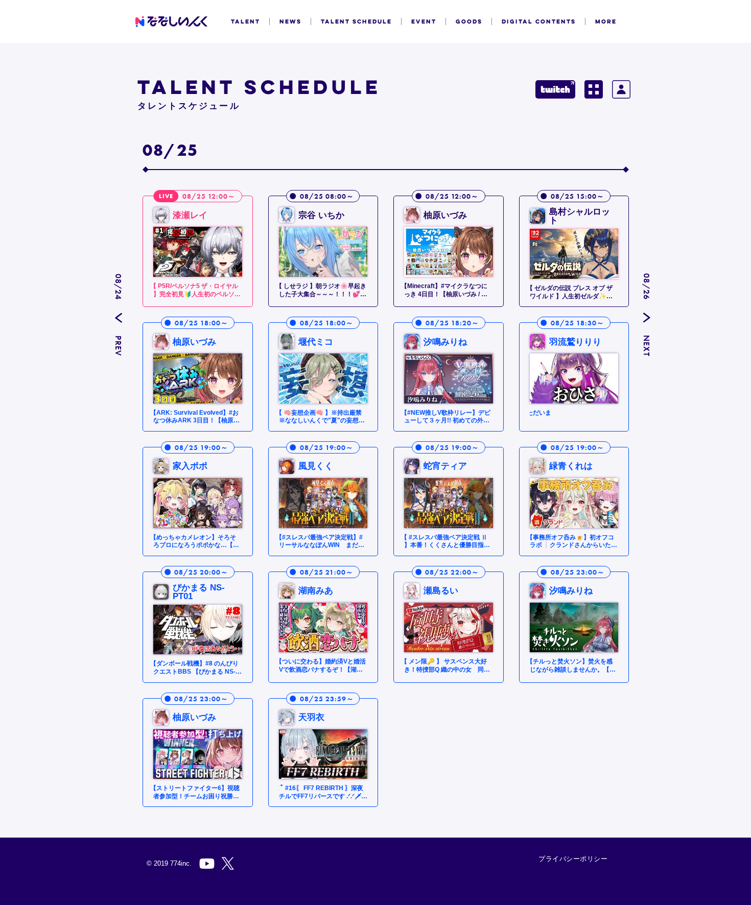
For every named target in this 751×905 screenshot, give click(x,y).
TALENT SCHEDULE (356, 21)
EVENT (423, 21)
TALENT (245, 21)
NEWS (290, 21)
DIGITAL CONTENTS (539, 21)
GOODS (469, 21)
